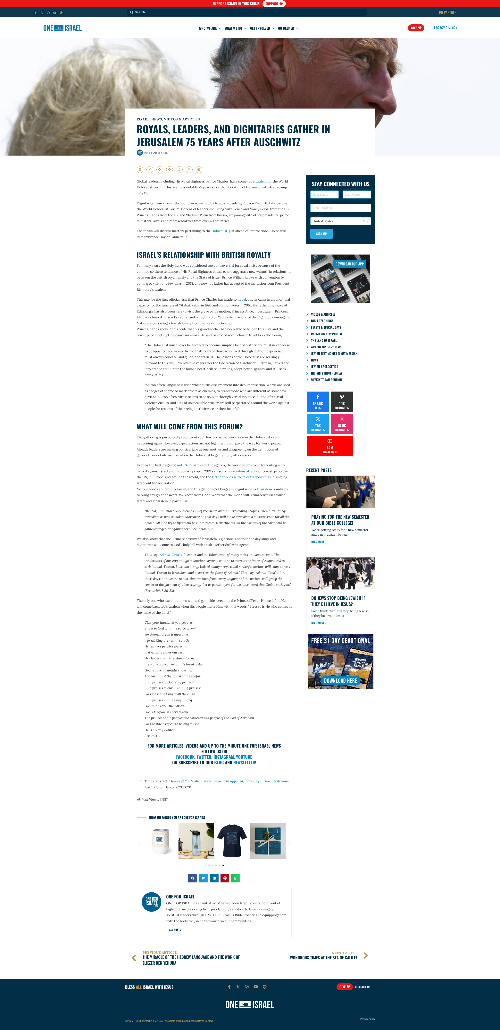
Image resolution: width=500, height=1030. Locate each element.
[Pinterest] (61, 12)
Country (317, 215)
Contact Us (362, 987)
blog (219, 762)
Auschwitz (260, 187)
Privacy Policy (367, 1019)
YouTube (244, 757)
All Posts (175, 930)
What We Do (233, 28)
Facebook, (186, 757)
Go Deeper (286, 28)
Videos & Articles (182, 119)
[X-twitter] (42, 12)
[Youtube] (55, 12)
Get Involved (260, 28)
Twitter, (204, 757)
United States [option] (323, 221)
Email (315, 202)
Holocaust (219, 231)
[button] (140, 169)
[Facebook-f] (35, 12)
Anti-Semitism (188, 465)
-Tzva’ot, (171, 555)
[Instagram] (48, 12)
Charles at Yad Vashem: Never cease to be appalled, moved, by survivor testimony (229, 781)
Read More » (318, 541)
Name (315, 189)
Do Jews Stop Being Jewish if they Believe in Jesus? (338, 601)
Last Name (351, 189)
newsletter (244, 762)
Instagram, (224, 757)
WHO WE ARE (208, 28)
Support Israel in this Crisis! (236, 3)
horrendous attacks (243, 471)
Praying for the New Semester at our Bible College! (340, 520)
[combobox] (247, 12)
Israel (143, 119)
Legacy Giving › (445, 27)
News (156, 119)
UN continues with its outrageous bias (241, 477)
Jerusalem (259, 181)
